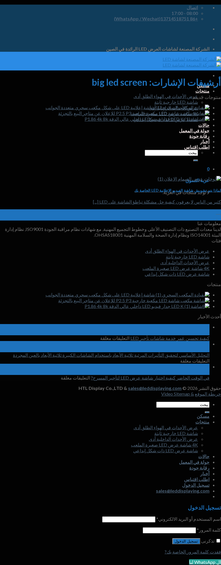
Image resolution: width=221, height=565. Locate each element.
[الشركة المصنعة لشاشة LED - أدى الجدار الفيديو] (192, 62)
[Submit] (195, 160)
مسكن (203, 416)
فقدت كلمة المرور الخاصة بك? (193, 551)
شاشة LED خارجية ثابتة (176, 102)
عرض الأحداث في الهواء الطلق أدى (166, 96)
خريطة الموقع (208, 394)
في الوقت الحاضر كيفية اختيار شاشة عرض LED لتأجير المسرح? (150, 377)
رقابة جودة (199, 136)
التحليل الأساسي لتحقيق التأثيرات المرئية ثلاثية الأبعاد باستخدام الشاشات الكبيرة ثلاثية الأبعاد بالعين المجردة (111, 355)
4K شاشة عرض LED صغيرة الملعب (175, 268)
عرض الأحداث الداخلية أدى (184, 262)
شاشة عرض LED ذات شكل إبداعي (177, 274)
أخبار (204, 141)
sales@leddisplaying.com (155, 388)
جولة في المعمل (194, 130)
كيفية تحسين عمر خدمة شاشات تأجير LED (169, 338)
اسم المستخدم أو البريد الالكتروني (188, 519)
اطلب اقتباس (196, 147)
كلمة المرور (209, 530)
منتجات (202, 90)
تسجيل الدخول (186, 541)
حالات (203, 125)
